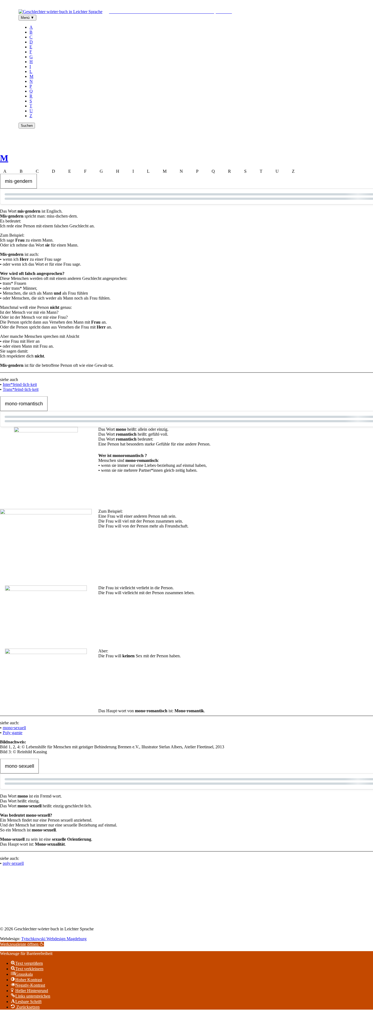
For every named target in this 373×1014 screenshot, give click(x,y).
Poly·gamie (12, 732)
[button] (22, 944)
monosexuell (14, 727)
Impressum (149, 919)
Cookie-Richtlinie (218, 919)
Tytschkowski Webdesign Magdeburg (54, 938)
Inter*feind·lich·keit (20, 384)
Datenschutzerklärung (181, 919)
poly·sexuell (13, 863)
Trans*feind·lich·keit (21, 389)
